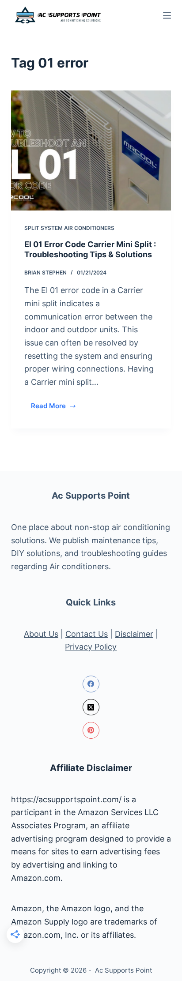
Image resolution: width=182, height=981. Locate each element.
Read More (57, 408)
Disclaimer (134, 634)
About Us (41, 634)
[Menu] (167, 15)
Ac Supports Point (91, 495)
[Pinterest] (91, 730)
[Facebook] (91, 684)
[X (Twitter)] (91, 707)
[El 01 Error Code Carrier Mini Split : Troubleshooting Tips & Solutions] (91, 150)
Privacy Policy (91, 646)
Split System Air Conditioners (69, 228)
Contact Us (86, 634)
